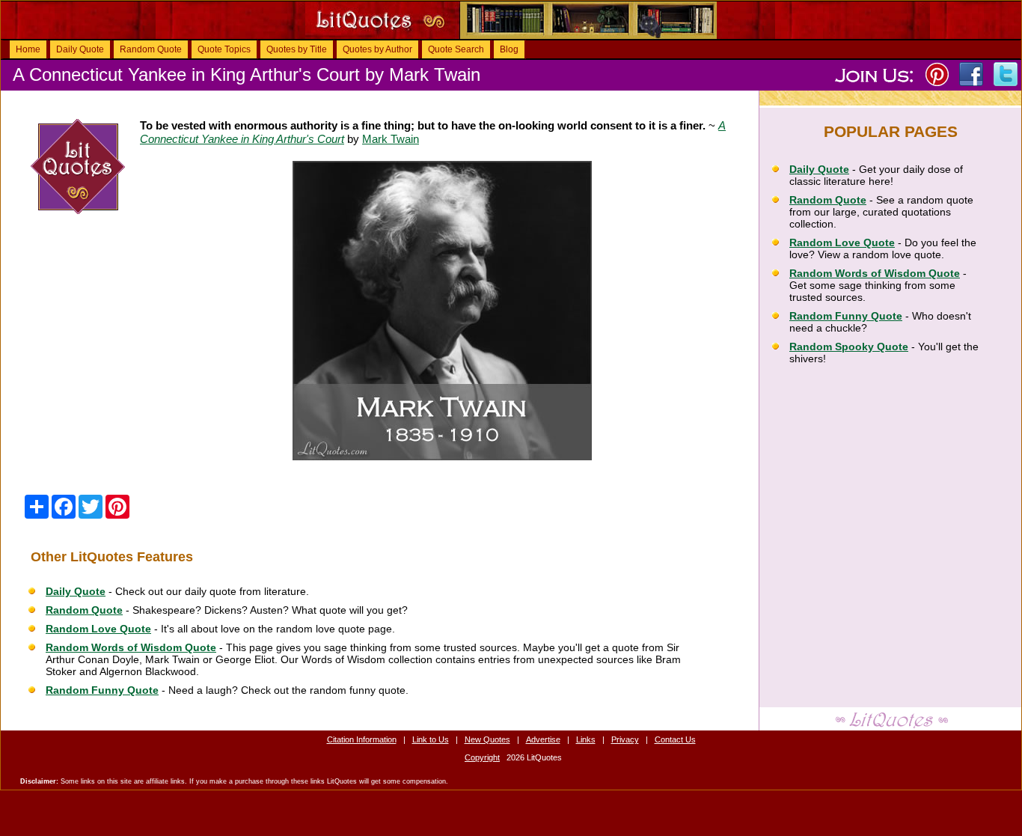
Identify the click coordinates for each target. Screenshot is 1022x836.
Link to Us (430, 739)
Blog (509, 49)
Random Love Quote (98, 629)
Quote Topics (224, 49)
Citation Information (362, 739)
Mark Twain (390, 138)
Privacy (625, 739)
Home (28, 49)
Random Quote (151, 49)
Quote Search (456, 49)
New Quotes (487, 739)
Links (586, 739)
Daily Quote (80, 49)
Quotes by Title (296, 49)
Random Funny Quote (102, 690)
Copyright (482, 757)
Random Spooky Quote (848, 347)
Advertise (543, 739)
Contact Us (675, 739)
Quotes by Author (377, 49)
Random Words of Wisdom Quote (131, 647)
